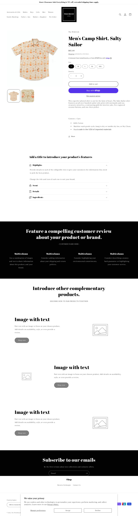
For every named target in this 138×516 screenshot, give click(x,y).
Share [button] (73, 136)
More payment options (93, 96)
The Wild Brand (16, 512)
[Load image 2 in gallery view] (27, 95)
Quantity (71, 71)
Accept (67, 510)
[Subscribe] (86, 473)
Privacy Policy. (53, 504)
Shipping (71, 54)
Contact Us (77, 485)
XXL (100, 66)
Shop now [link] (22, 340)
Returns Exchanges (64, 485)
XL (92, 66)
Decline (98, 510)
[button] (120, 14)
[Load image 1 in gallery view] (13, 95)
